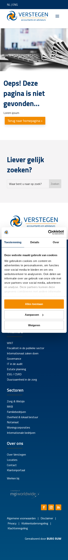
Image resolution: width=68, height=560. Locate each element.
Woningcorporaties (18, 427)
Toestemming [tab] (12, 242)
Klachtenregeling (17, 528)
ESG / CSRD (14, 374)
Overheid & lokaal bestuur (22, 417)
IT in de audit (15, 364)
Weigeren (34, 325)
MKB (10, 406)
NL (8, 4)
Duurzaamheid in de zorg (22, 379)
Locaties (12, 460)
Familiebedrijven (16, 412)
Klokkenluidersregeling (34, 523)
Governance (14, 358)
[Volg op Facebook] (44, 507)
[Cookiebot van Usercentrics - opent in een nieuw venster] (48, 232)
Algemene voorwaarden (21, 518)
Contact (12, 465)
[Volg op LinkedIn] (58, 507)
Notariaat (13, 422)
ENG (15, 4)
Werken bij (13, 478)
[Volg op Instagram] (51, 507)
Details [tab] (34, 242)
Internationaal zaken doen (22, 353)
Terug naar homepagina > (25, 120)
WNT (10, 343)
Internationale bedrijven (21, 432)
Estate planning (16, 369)
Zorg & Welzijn (16, 401)
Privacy (12, 523)
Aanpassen (32, 314)
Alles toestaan (34, 304)
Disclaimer (47, 518)
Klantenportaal (16, 470)
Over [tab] (56, 242)
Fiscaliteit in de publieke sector (25, 348)
